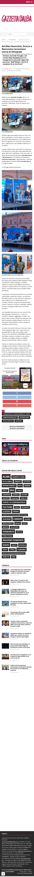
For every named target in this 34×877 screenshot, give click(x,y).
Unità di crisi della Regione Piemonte (14, 553)
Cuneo (17, 507)
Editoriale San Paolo (23, 851)
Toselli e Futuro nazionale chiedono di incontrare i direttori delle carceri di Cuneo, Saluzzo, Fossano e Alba (21, 623)
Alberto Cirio (18, 477)
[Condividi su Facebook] (17, 393)
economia (6, 511)
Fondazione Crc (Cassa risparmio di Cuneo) (16, 414)
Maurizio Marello (8, 523)
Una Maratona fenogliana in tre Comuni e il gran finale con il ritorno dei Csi (20, 656)
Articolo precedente (17, 426)
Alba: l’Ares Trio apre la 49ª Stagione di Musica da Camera (20, 581)
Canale (19, 490)
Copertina (14, 498)
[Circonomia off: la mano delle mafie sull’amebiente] (5, 616)
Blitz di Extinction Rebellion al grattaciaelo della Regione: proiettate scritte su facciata (20, 645)
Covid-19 (23, 498)
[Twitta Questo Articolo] (17, 397)
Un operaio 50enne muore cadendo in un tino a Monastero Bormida (20, 603)
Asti (20, 485)
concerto (6, 498)
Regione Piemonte (13, 540)
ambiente (18, 481)
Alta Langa (7, 481)
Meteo (17, 523)
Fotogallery (18, 69)
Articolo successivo (17, 428)
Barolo (5, 490)
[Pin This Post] (17, 401)
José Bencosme (24, 417)
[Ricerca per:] (17, 34)
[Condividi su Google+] (17, 405)
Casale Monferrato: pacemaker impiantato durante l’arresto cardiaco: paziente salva (20, 571)
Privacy (30, 871)
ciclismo (24, 494)
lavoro (27, 519)
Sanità (14, 545)
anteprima (26, 481)
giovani (7, 519)
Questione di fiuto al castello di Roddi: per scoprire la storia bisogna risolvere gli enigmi (20, 635)
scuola (22, 545)
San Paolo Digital (14, 858)
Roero (6, 545)
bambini (27, 486)
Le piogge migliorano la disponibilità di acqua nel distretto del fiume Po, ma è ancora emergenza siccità (19, 591)
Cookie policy (23, 871)
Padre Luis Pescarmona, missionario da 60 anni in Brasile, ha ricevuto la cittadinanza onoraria (21, 667)
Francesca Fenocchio (10, 417)
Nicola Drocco (8, 421)
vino (13, 557)
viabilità (6, 557)
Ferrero (16, 511)
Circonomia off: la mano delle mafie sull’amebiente (19, 613)
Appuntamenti (9, 485)
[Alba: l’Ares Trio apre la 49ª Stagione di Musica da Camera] (5, 584)
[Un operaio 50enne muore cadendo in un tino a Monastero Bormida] (5, 605)
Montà (25, 523)
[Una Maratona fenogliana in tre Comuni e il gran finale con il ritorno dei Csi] (5, 658)
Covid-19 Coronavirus (14, 502)
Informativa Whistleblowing (24, 873)
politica (19, 532)
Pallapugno (14, 527)
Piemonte (8, 531)
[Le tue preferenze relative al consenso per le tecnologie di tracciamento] (3, 874)
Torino (12, 550)
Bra (12, 490)
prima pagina (7, 536)
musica (5, 527)
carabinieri (6, 494)
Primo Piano (26, 69)
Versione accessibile (15, 70)
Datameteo (25, 507)
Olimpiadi (19, 421)
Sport (3, 70)
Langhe (17, 519)
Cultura (7, 507)
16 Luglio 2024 (7, 69)
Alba (6, 476)
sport (5, 550)
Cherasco (16, 494)
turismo (21, 549)
